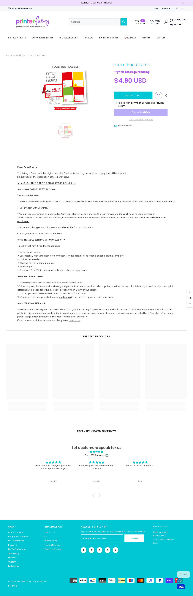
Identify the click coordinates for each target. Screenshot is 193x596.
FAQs (156, 8)
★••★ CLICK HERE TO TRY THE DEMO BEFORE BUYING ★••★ (46, 183)
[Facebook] (83, 550)
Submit (134, 538)
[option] (65, 87)
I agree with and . (141, 104)
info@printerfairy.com (22, 8)
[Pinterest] (99, 550)
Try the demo (73, 255)
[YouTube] (115, 550)
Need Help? (167, 8)
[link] (27, 404)
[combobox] (94, 21)
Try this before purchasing (132, 72)
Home (9, 55)
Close (183, 3)
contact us (169, 201)
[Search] (98, 21)
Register (181, 19)
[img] (96, 451)
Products (20, 55)
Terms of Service (140, 102)
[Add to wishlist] (158, 95)
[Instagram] (91, 550)
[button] (53, 549)
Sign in (172, 20)
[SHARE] (165, 95)
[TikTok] (107, 550)
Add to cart (133, 95)
